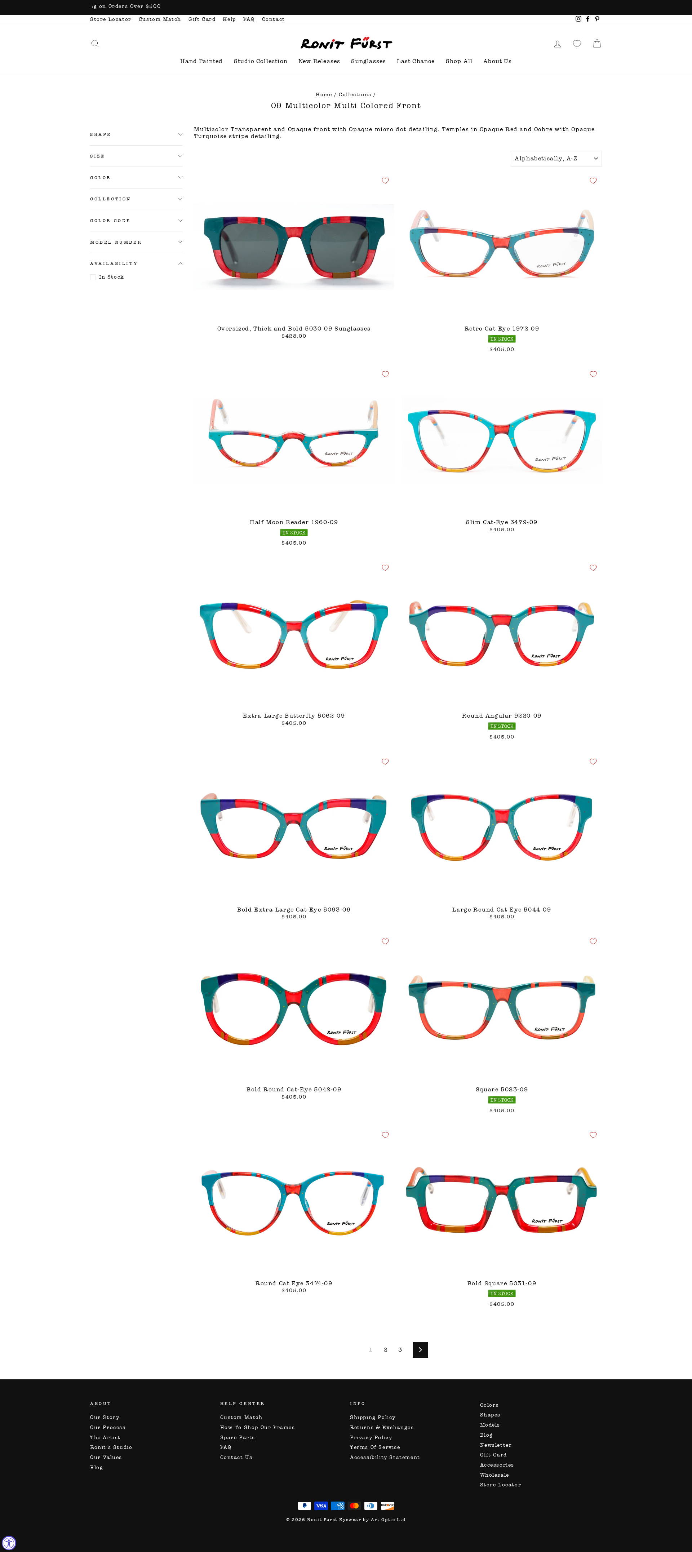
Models (490, 1425)
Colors (489, 1405)
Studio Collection (261, 61)
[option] (346, 7)
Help (229, 19)
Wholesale (494, 1475)
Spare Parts (238, 1438)
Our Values (106, 1457)
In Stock (111, 277)
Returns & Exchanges (382, 1427)
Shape (100, 134)
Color (100, 177)
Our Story (104, 1417)
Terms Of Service (375, 1447)
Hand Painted (201, 61)
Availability (114, 263)
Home (324, 95)
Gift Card (202, 19)
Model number (116, 241)
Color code (110, 220)
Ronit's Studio (111, 1447)
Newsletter (496, 1445)
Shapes (490, 1415)
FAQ (249, 19)
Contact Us (236, 1457)
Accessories (497, 1465)
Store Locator (111, 19)
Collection (110, 198)
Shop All (459, 61)
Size (97, 155)
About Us (497, 61)
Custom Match (160, 19)
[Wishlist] (577, 43)
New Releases (319, 61)
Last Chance (416, 61)
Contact (273, 19)
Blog (96, 1467)
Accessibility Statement (385, 1457)
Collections (355, 95)
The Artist (105, 1438)
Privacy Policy (371, 1438)
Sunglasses (368, 61)
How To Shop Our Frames (257, 1427)
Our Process (108, 1427)
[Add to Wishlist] (385, 180)
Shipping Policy (373, 1417)
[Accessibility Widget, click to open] (9, 1543)
